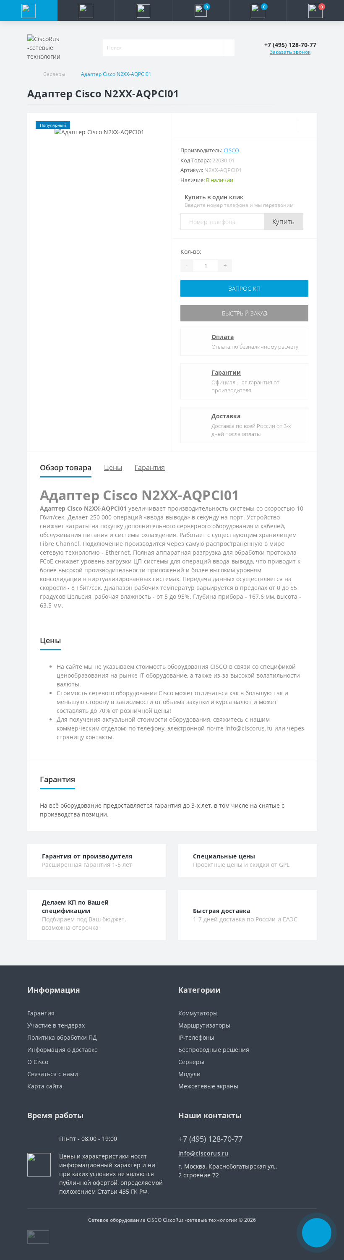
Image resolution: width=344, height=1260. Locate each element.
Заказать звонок (290, 51)
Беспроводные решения (213, 1050)
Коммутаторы (198, 1013)
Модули (189, 1074)
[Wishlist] (307, 125)
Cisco (231, 150)
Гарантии (226, 372)
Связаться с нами (52, 1074)
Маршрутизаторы (204, 1025)
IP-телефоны (196, 1037)
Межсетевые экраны (208, 1086)
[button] (143, 10)
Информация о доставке (62, 1050)
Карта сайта (45, 1086)
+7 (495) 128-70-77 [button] (210, 1139)
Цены (113, 467)
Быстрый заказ (244, 313)
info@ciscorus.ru (203, 1153)
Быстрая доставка (221, 911)
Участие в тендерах (56, 1025)
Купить (283, 221)
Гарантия (150, 467)
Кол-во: (190, 252)
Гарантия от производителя (87, 856)
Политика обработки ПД (62, 1037)
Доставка (225, 416)
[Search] (229, 47)
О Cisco (37, 1062)
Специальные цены (224, 856)
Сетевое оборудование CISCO (125, 1219)
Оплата (222, 337)
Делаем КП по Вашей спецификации (75, 906)
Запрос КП (245, 288)
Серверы (54, 74)
